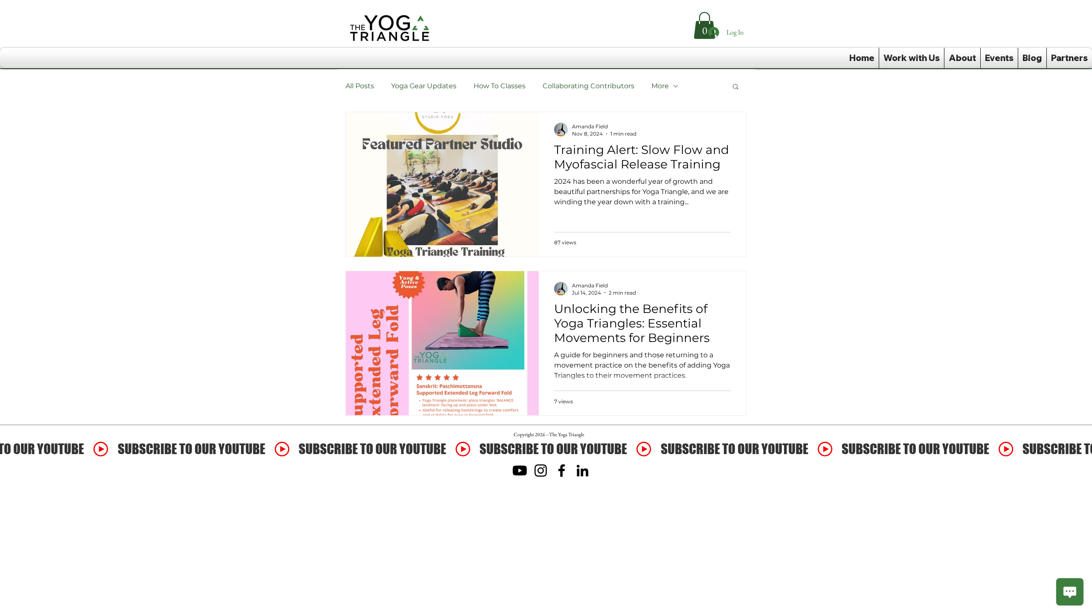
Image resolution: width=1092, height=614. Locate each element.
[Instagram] (540, 470)
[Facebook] (561, 470)
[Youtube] (519, 470)
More (660, 86)
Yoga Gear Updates (423, 86)
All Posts (360, 86)
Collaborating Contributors (588, 86)
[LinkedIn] (582, 470)
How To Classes (499, 86)
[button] (736, 87)
